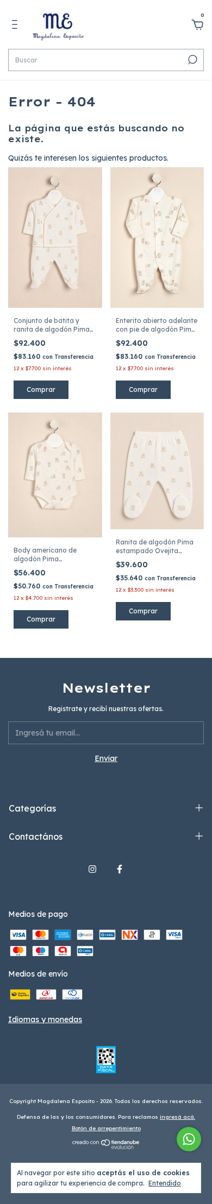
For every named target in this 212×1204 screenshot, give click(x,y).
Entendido (164, 1183)
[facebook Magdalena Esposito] (119, 869)
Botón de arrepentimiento (106, 1128)
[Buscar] (191, 59)
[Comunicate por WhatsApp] (189, 1139)
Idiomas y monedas (45, 1019)
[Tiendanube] (106, 1146)
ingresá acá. (177, 1116)
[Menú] (16, 26)
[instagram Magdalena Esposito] (92, 869)
